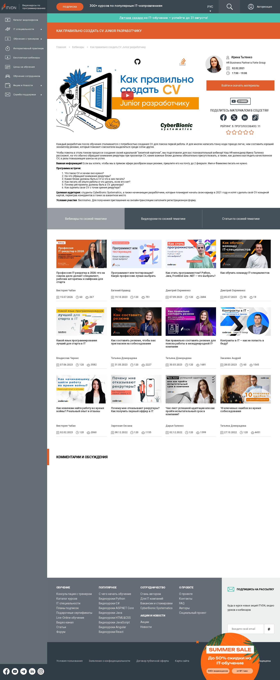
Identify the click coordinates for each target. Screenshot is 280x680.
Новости (146, 627)
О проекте (186, 594)
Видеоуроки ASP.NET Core (116, 608)
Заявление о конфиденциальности (109, 660)
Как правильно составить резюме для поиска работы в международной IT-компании (191, 343)
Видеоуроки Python (112, 598)
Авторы (184, 608)
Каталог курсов (66, 598)
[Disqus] (163, 516)
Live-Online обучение (70, 617)
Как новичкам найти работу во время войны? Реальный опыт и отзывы (80, 410)
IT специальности (68, 603)
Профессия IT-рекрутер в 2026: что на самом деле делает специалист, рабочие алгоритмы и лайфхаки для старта (80, 277)
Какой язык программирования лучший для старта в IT (76, 342)
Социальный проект (192, 612)
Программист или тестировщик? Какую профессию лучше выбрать (133, 274)
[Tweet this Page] (234, 117)
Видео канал (65, 622)
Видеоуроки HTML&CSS (115, 617)
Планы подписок (67, 608)
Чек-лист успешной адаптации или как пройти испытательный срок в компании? (190, 411)
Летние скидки (131, 18)
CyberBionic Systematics (156, 608)
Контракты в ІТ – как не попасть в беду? (242, 342)
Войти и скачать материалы (240, 85)
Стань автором (150, 594)
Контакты (185, 598)
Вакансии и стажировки (156, 603)
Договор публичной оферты (152, 660)
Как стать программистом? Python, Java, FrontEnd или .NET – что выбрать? (190, 274)
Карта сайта (182, 660)
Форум (60, 631)
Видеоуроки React (111, 631)
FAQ (181, 603)
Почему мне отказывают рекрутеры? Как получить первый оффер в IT (135, 410)
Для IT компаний (151, 598)
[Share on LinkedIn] (244, 117)
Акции (144, 622)
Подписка (70, 6)
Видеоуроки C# (109, 603)
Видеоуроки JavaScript (114, 622)
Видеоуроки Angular (112, 627)
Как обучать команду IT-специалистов (245, 272)
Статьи (61, 627)
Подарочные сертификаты (74, 612)
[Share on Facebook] (223, 117)
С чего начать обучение (115, 594)
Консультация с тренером (74, 594)
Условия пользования (69, 660)
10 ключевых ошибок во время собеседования (240, 410)
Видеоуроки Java (110, 612)
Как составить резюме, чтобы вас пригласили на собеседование (133, 342)
